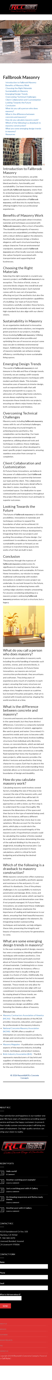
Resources (10, 134)
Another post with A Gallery (19, 1208)
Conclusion (10, 105)
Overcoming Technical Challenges (20, 97)
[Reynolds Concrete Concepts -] (23, 7)
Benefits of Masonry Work (17, 85)
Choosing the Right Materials (18, 88)
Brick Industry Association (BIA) (17, 1054)
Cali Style (6, 1358)
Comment (10, 1174)
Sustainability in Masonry (16, 91)
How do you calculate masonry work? (22, 120)
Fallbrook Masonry (21, 77)
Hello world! (11, 1171)
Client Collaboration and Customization (23, 99)
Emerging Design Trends (16, 94)
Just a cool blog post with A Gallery (22, 1188)
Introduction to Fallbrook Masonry (20, 82)
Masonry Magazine (11, 1044)
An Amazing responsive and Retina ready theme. (24, 1198)
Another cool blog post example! (21, 1180)
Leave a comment (12, 1183)
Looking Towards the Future (18, 102)
